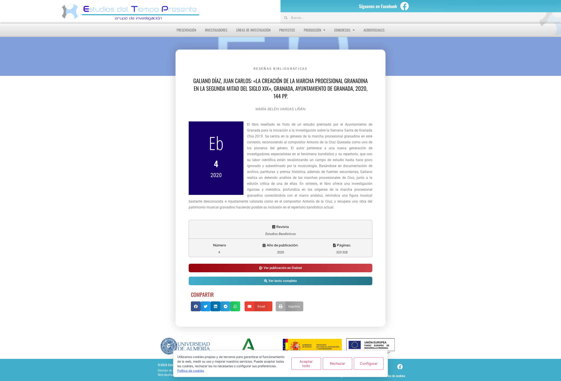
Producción (312, 30)
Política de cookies (393, 376)
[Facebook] (404, 6)
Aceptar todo (306, 363)
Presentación (186, 30)
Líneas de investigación (253, 30)
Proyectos (287, 30)
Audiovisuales (374, 30)
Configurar (369, 363)
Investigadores (216, 30)
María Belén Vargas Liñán (280, 109)
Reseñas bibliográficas (280, 68)
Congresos (342, 30)
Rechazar (337, 363)
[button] (280, 227)
